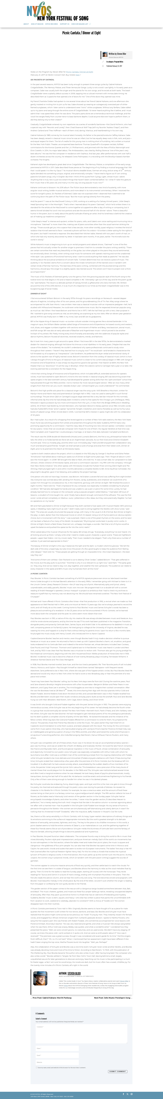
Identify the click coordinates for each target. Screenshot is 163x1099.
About (26, 24)
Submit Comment (118, 1071)
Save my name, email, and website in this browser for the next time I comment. (62, 1067)
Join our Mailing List (79, 24)
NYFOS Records (51, 24)
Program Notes (118, 61)
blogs (66, 985)
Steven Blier (121, 53)
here (78, 75)
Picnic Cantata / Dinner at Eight (79, 72)
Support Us (64, 24)
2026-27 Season (37, 24)
